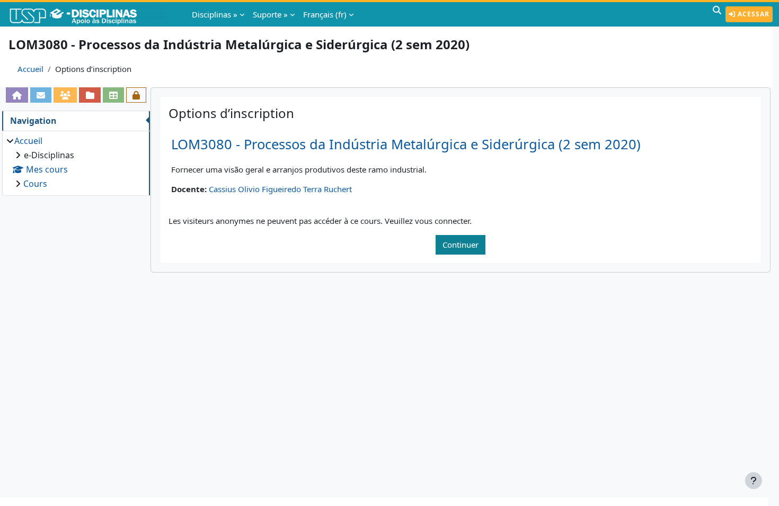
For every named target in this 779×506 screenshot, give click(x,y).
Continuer (460, 244)
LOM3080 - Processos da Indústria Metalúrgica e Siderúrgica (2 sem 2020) (406, 144)
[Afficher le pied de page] (753, 480)
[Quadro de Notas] (113, 95)
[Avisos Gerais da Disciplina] (40, 95)
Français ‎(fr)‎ (325, 14)
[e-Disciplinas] (89, 14)
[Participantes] (65, 95)
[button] (717, 14)
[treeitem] (75, 162)
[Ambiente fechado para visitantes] (136, 95)
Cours (35, 183)
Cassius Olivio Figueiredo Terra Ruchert (280, 189)
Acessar (752, 14)
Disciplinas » (214, 14)
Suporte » (270, 14)
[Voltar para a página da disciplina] (17, 95)
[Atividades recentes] (89, 95)
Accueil (30, 69)
